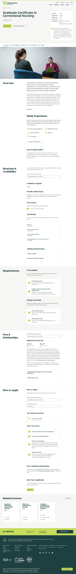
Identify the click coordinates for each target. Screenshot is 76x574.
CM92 (23, 509)
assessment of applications (42, 469)
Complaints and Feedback (32, 545)
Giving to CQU (29, 548)
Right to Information (19, 545)
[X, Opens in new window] (49, 552)
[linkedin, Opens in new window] (46, 552)
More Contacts (64, 531)
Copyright (5, 548)
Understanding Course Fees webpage (44, 360)
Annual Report (17, 550)
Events (67, 2)
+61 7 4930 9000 (42, 532)
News (71, 2)
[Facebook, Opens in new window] (40, 552)
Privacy (4, 547)
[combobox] (35, 176)
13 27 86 (28, 532)
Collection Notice (6, 545)
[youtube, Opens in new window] (52, 552)
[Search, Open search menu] (72, 5)
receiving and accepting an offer (45, 471)
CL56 (41, 510)
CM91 (5, 510)
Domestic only (8, 20)
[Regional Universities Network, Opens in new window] (7, 560)
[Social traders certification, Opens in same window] (29, 560)
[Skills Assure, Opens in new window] (19, 560)
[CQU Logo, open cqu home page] (10, 3)
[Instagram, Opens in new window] (43, 552)
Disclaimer (17, 548)
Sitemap (28, 550)
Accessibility (17, 547)
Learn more (35, 571)
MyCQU (57, 2)
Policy (28, 547)
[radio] (44, 419)
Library (62, 2)
